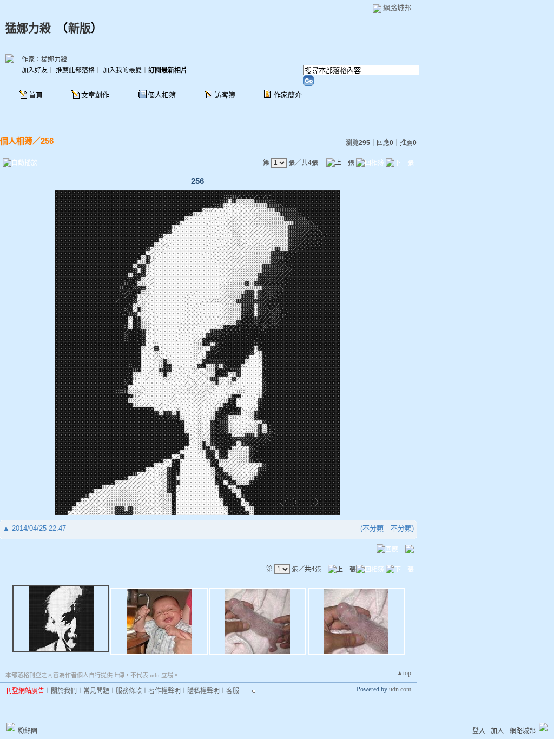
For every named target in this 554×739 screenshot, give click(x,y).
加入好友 (35, 70)
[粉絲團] (10, 727)
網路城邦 (397, 8)
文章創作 (95, 95)
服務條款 (129, 691)
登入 (478, 731)
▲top (404, 673)
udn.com (400, 689)
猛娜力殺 (28, 28)
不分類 (373, 528)
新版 (79, 28)
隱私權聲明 (203, 691)
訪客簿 (224, 95)
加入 (497, 731)
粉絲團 (27, 731)
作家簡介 (288, 95)
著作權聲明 (164, 691)
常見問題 (96, 691)
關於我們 (64, 691)
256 (47, 141)
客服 (232, 691)
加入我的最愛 (122, 70)
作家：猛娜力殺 (44, 59)
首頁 (36, 95)
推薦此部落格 (75, 70)
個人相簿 (162, 95)
